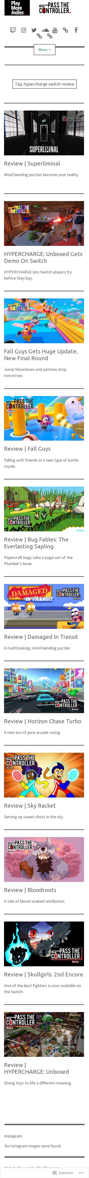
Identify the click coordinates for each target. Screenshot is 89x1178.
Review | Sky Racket (30, 805)
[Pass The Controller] (45, 8)
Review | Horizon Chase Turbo (42, 721)
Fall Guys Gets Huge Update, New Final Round (41, 354)
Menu (42, 49)
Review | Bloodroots (30, 890)
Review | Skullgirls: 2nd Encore (43, 974)
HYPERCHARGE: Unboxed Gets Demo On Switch (43, 257)
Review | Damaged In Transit (41, 637)
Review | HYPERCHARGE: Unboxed (36, 1068)
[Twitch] (13, 30)
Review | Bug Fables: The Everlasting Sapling (36, 543)
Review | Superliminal (32, 163)
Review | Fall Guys (27, 449)
